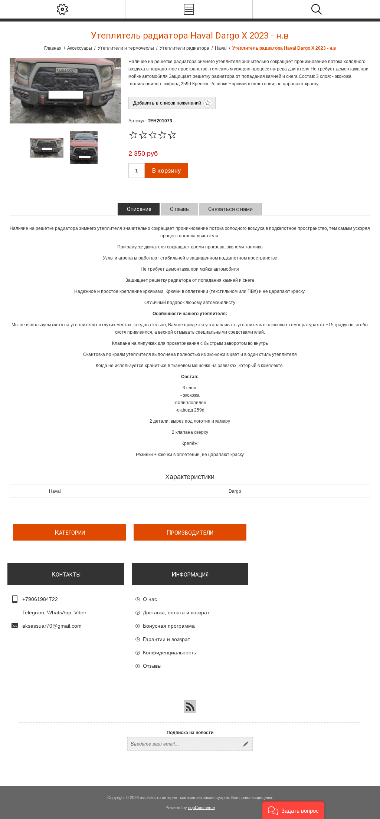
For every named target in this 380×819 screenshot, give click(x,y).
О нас (150, 599)
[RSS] (190, 707)
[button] (293, 810)
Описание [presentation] (139, 209)
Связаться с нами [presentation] (230, 209)
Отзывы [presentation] (180, 209)
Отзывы (152, 666)
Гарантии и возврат (166, 639)
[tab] (139, 209)
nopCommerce (201, 807)
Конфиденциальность (169, 652)
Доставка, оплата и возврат (176, 612)
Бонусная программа (169, 626)
